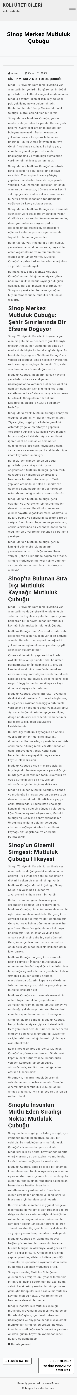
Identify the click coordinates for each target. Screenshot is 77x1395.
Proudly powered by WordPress (38, 1383)
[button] (72, 9)
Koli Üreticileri (22, 5)
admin (15, 73)
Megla (29, 1388)
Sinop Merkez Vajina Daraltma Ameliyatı (57, 1365)
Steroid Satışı (17, 1361)
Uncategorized (21, 1344)
